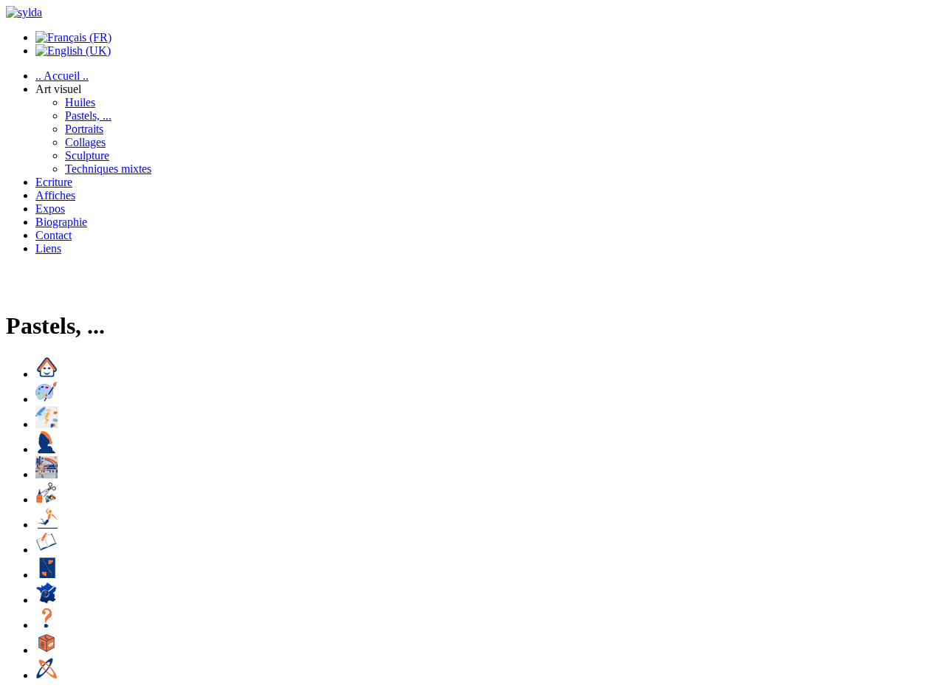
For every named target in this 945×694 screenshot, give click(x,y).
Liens (48, 248)
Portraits (84, 129)
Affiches (55, 195)
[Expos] (46, 600)
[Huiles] (46, 399)
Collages (85, 142)
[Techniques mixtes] (46, 474)
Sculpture (87, 155)
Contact (53, 235)
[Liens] (46, 675)
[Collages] (46, 499)
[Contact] (46, 650)
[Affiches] (46, 574)
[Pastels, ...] (46, 424)
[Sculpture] (46, 524)
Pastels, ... (88, 115)
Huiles (80, 102)
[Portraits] (46, 449)
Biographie (61, 222)
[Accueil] (46, 374)
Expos (50, 208)
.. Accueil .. (62, 75)
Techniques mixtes (108, 168)
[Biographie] (46, 625)
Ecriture (53, 182)
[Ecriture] (46, 549)
